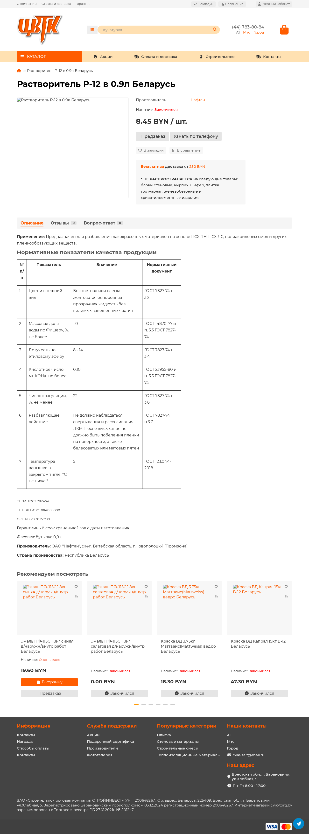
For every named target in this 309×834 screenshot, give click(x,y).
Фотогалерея (99, 755)
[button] (17, 640)
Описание (32, 222)
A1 (229, 735)
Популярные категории (187, 726)
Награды (25, 741)
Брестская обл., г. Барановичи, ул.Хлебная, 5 (261, 776)
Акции (106, 56)
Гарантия (83, 4)
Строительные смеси (177, 748)
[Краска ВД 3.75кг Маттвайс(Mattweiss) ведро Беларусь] (189, 609)
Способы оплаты (33, 748)
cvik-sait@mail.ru (248, 755)
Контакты (272, 56)
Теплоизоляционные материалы (188, 755)
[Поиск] (215, 30)
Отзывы (63, 222)
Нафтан (198, 100)
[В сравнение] (76, 596)
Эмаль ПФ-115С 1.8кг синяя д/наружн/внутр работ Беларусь (47, 646)
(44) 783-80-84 (248, 26)
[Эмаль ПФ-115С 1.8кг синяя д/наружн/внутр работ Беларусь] (49, 609)
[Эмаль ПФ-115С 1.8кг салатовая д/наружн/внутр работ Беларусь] (119, 609)
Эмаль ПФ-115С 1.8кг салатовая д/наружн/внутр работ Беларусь (118, 646)
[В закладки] (76, 586)
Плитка (164, 735)
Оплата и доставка (56, 4)
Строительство (220, 56)
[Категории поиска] (92, 30)
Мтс (230, 741)
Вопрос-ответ (102, 222)
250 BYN (197, 166)
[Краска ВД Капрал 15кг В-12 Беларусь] (259, 609)
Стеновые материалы (178, 741)
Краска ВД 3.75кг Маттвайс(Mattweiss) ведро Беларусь (188, 646)
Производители (102, 748)
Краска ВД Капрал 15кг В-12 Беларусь (258, 644)
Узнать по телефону (196, 136)
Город (232, 748)
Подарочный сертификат (111, 741)
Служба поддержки (112, 726)
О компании (27, 4)
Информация (33, 726)
